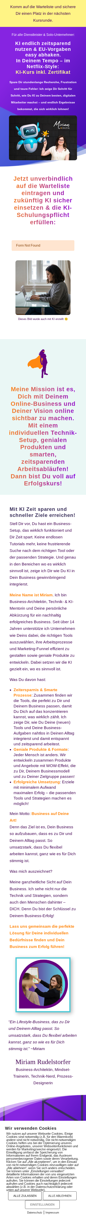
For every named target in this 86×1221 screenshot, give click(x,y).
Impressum (52, 1212)
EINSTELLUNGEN (42, 1204)
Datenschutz (34, 1212)
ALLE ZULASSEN (25, 1195)
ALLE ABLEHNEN (59, 1195)
